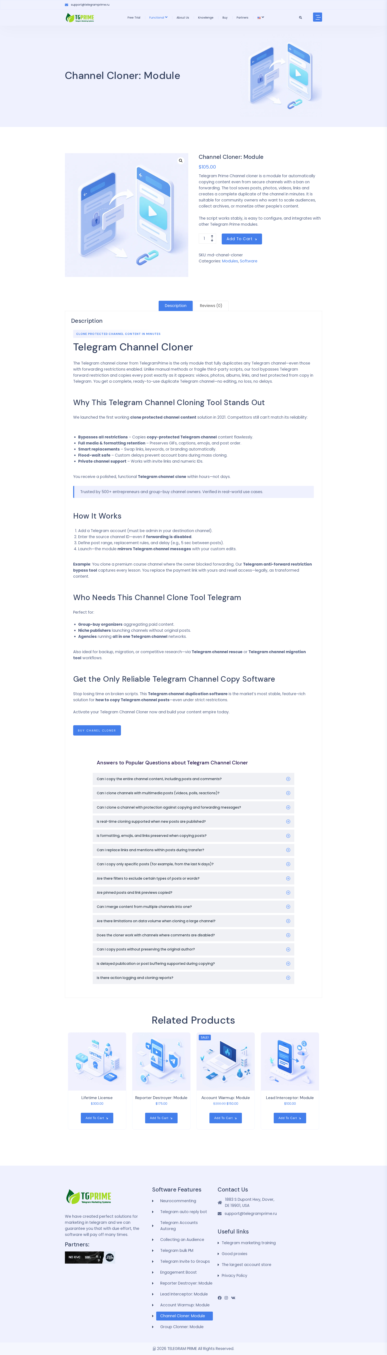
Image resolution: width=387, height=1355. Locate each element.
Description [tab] (175, 305)
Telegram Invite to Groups (185, 1261)
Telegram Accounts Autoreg (179, 1225)
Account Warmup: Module (225, 1097)
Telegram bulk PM (176, 1250)
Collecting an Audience (182, 1239)
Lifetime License (97, 1097)
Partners (242, 18)
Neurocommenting (178, 1201)
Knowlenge (205, 18)
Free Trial (134, 18)
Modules (230, 261)
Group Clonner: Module (182, 1327)
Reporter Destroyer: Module (161, 1097)
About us (183, 18)
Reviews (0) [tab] (211, 305)
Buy (225, 18)
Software (248, 261)
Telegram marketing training (249, 1243)
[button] (180, 160)
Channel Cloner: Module (182, 1316)
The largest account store (246, 1264)
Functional (156, 18)
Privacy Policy (234, 1275)
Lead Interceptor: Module (290, 1097)
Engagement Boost (178, 1272)
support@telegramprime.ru (90, 5)
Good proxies (234, 1253)
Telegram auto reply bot (183, 1212)
